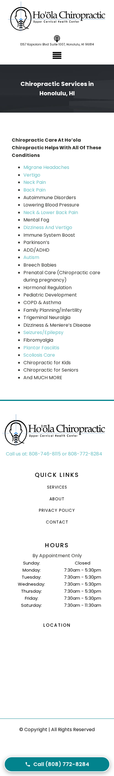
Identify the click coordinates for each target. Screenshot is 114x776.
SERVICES (57, 487)
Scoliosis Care (39, 355)
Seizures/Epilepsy (43, 332)
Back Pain (34, 190)
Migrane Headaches (46, 167)
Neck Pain (34, 182)
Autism (31, 257)
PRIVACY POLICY (57, 510)
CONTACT (57, 522)
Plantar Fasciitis (41, 347)
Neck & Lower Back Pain (50, 212)
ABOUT (57, 499)
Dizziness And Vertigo (47, 227)
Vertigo (31, 175)
